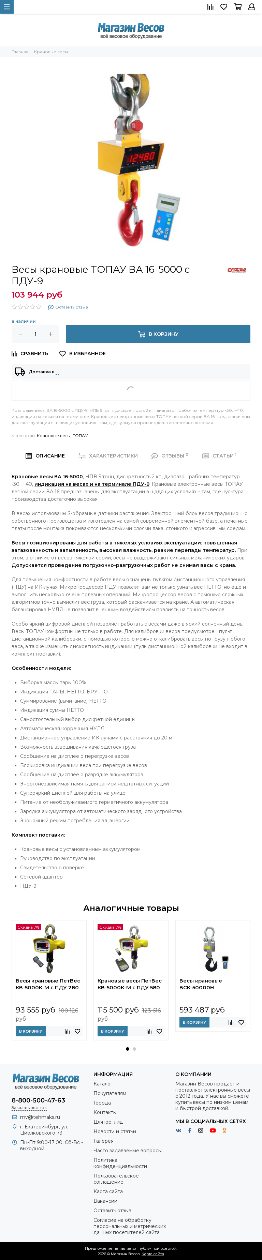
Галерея (103, 1141)
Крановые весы (54, 435)
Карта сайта (108, 1191)
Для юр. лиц (108, 1122)
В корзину (30, 1031)
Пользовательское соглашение (116, 1179)
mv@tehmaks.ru (40, 1117)
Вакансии (105, 1201)
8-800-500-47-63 (38, 1100)
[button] (127, 1049)
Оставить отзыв (112, 1211)
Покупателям (109, 1093)
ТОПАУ (80, 435)
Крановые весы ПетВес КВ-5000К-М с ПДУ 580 (130, 984)
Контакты (105, 1112)
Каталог (103, 1084)
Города (102, 1103)
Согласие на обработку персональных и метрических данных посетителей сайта (129, 1226)
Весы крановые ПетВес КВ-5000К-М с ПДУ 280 (48, 984)
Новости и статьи (114, 1131)
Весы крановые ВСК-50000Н (200, 984)
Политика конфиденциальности (120, 1163)
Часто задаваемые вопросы (127, 1151)
